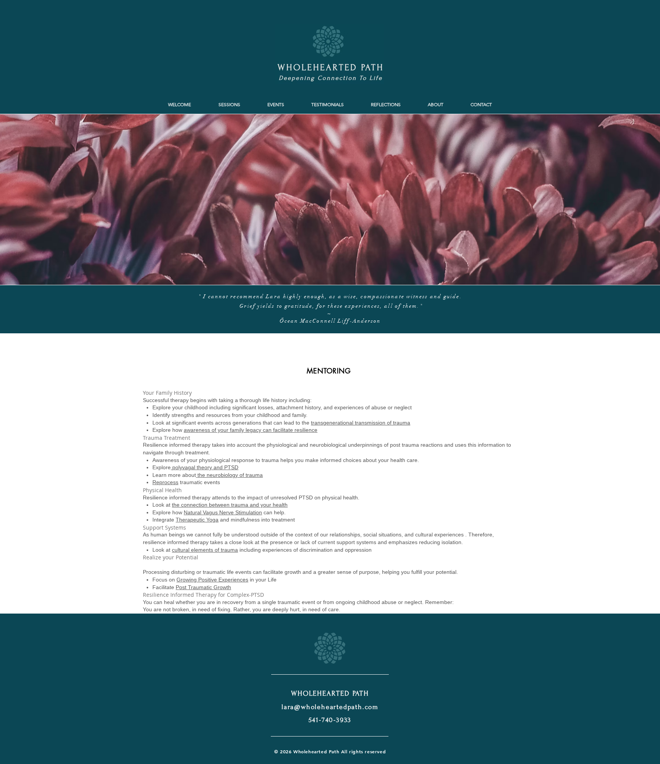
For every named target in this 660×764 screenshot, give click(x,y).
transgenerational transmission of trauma (360, 423)
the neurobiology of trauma (230, 475)
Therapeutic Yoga (197, 520)
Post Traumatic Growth (203, 587)
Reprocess (165, 482)
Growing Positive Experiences (212, 580)
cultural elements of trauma (205, 550)
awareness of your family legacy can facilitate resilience (250, 430)
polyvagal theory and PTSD (204, 467)
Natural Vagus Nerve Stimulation (223, 512)
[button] (229, 104)
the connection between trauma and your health (230, 505)
